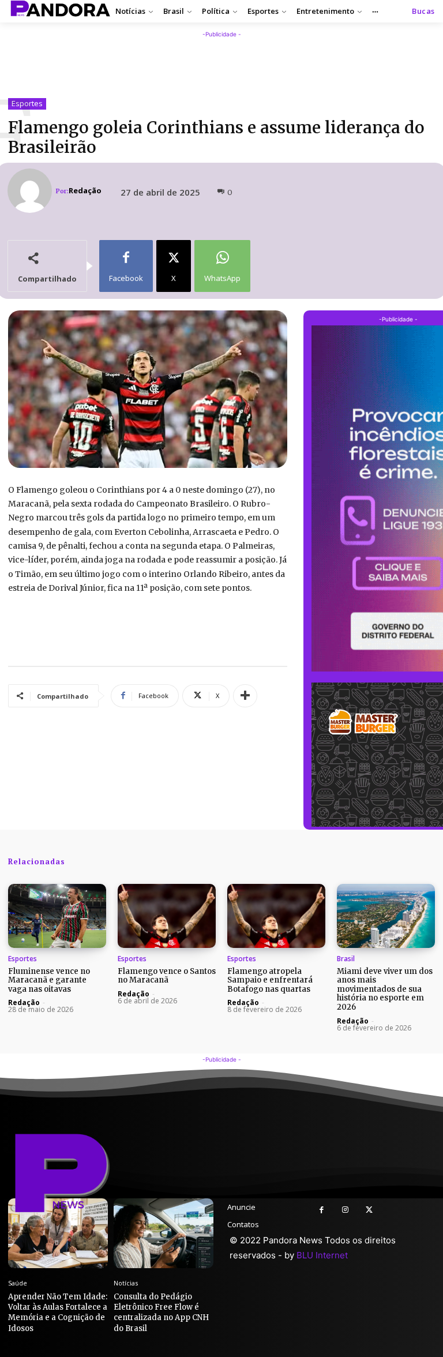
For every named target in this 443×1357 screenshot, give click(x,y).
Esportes (27, 103)
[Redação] (31, 190)
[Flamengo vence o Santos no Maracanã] (167, 916)
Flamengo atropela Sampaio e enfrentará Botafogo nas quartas (270, 980)
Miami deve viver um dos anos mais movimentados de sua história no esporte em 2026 (385, 989)
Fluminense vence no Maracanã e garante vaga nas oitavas (49, 980)
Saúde (17, 1283)
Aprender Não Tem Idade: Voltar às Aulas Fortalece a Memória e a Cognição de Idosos (57, 1312)
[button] (423, 11)
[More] (245, 695)
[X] (369, 1210)
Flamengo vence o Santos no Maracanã (167, 975)
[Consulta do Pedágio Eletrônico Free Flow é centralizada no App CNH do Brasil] (163, 1233)
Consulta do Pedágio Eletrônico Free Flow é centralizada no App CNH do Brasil (161, 1312)
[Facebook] (322, 1210)
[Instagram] (345, 1210)
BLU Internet (322, 1255)
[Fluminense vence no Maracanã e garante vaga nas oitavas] (57, 916)
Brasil (346, 958)
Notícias (126, 1283)
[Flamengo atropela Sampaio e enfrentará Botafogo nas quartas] (276, 916)
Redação (85, 190)
